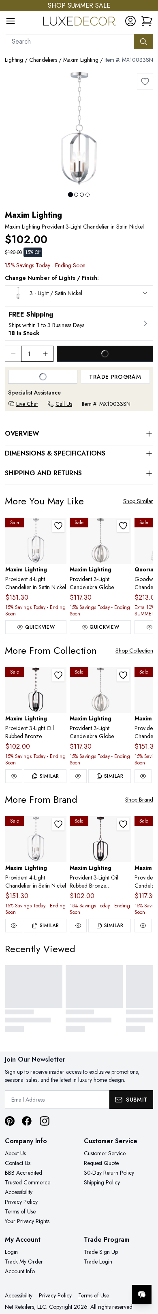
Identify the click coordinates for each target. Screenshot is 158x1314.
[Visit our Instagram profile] (44, 1121)
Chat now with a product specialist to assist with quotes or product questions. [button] (96, 1273)
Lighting (14, 60)
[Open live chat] (142, 1294)
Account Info (20, 1271)
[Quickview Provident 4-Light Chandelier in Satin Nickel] (143, 776)
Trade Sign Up (101, 1252)
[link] (146, 21)
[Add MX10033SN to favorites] (145, 81)
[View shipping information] (79, 323)
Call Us (64, 404)
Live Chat (27, 404)
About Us (15, 1153)
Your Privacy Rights (27, 1221)
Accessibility (18, 1192)
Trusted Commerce (27, 1182)
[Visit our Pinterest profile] (10, 1121)
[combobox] (69, 41)
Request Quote (101, 1163)
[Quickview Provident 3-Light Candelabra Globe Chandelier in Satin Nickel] (78, 776)
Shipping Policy (102, 1182)
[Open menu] (10, 21)
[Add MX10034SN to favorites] (58, 525)
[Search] (143, 41)
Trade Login (98, 1261)
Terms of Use (20, 1211)
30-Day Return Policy (109, 1173)
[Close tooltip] (145, 1270)
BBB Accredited (23, 1173)
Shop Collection (134, 651)
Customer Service (105, 1153)
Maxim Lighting (80, 60)
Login (11, 1252)
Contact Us (17, 1163)
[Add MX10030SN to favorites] (123, 525)
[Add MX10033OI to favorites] (58, 675)
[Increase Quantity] (45, 354)
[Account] (130, 21)
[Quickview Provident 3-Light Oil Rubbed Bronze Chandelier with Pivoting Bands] (13, 776)
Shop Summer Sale (79, 5)
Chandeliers (43, 60)
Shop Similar (138, 501)
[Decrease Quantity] (13, 354)
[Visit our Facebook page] (26, 1121)
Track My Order (24, 1261)
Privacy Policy (21, 1202)
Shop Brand (139, 800)
